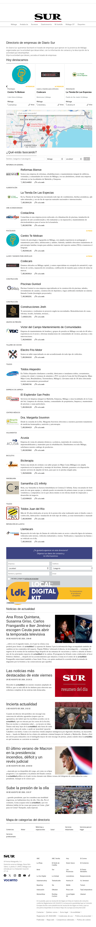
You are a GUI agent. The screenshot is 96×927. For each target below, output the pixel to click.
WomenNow (41, 894)
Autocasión (40, 890)
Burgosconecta (85, 876)
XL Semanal (84, 881)
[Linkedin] (19, 875)
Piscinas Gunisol (31, 284)
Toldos (9, 364)
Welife (68, 885)
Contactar (40, 912)
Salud (52, 830)
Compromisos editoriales (65, 920)
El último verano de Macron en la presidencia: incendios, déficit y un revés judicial (29, 755)
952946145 (12, 105)
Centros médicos (13, 412)
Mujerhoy (40, 885)
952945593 (27, 340)
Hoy (67, 858)
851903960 (27, 450)
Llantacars (27, 529)
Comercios (10, 830)
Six (53, 885)
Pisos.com (69, 890)
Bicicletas (10, 456)
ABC (38, 858)
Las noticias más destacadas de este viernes (29, 673)
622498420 (27, 498)
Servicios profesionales (11, 835)
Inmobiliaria (11, 478)
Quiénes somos (52, 912)
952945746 (27, 384)
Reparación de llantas (15, 524)
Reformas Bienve (31, 169)
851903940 (27, 519)
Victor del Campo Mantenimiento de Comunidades (51, 327)
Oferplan (55, 890)
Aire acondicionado (14, 208)
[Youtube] (24, 875)
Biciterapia (27, 460)
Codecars (26, 261)
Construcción (12, 279)
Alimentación (11, 188)
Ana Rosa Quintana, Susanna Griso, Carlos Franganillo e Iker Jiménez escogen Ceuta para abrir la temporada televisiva (28, 625)
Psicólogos (11, 231)
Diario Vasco (70, 863)
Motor (23, 830)
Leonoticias (70, 876)
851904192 (27, 542)
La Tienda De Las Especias (37, 192)
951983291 (27, 296)
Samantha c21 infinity (34, 483)
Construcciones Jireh (33, 306)
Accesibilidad (75, 912)
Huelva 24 (69, 881)
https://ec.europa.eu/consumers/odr (73, 908)
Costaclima (27, 212)
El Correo (83, 858)
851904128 (27, 407)
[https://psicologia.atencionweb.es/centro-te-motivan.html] (34, 106)
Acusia (25, 437)
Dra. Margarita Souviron (35, 417)
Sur (53, 869)
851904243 (27, 357)
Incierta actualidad (21, 704)
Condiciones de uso (65, 916)
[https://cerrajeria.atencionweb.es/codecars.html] (63, 106)
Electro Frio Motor (31, 350)
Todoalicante (56, 881)
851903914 (42, 105)
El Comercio (84, 863)
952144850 (27, 182)
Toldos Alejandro (31, 369)
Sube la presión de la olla (27, 788)
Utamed (83, 894)
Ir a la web (40, 182)
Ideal (38, 869)
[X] (10, 875)
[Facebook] (5, 875)
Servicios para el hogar (85, 828)
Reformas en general (14, 165)
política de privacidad (31, 579)
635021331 (27, 317)
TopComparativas (86, 890)
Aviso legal (64, 912)
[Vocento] (10, 880)
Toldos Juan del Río (32, 508)
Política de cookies (84, 920)
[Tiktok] (29, 875)
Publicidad (40, 920)
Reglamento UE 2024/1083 (46, 916)
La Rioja (39, 863)
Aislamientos (11, 433)
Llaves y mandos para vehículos (19, 256)
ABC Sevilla (56, 858)
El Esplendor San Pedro (35, 394)
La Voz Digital (41, 876)
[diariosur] (48, 17)
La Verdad (55, 876)
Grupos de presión (13, 322)
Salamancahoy (42, 881)
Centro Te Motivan (32, 235)
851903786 (27, 225)
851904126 (71, 105)
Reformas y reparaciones (40, 828)
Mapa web (50, 920)
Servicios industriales (69, 828)
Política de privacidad (83, 916)
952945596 (27, 473)
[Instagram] (15, 875)
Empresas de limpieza (14, 390)
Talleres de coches (14, 345)
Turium (82, 885)
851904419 (27, 427)
